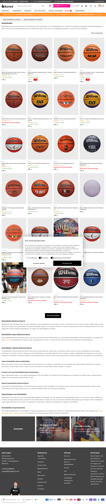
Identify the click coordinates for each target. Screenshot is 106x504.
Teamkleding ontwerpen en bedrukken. (68, 480)
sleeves (4, 413)
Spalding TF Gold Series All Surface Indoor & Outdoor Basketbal (13, 253)
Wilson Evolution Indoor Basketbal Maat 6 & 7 (65, 72)
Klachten (40, 485)
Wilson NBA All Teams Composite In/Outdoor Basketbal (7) (91, 164)
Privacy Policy (42, 465)
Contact (66, 468)
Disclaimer (41, 462)
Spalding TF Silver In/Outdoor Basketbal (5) (65, 118)
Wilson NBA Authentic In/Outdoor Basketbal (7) (14, 118)
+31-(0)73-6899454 (8, 468)
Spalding (56, 117)
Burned (56, 161)
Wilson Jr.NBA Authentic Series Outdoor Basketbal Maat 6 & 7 (39, 208)
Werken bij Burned (69, 474)
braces (100, 411)
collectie (8, 340)
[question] (91, 6)
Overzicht (77, 240)
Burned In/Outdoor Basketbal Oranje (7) (64, 163)
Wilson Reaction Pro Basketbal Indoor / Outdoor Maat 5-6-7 (40, 73)
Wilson (3, 70)
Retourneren (41, 475)
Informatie (67, 453)
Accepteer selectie (39, 263)
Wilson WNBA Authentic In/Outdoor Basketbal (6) (91, 253)
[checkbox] (31, 258)
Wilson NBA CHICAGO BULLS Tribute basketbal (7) (66, 297)
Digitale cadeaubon (56, 11)
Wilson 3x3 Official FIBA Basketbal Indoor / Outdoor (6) (40, 119)
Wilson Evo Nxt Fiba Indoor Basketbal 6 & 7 (39, 163)
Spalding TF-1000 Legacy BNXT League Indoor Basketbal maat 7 (14, 297)
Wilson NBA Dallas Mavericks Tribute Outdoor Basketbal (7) (91, 297)
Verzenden (41, 489)
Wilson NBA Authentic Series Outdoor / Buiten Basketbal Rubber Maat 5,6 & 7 (13, 73)
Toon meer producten (53, 315)
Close (104, 14)
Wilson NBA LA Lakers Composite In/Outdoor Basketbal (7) (39, 297)
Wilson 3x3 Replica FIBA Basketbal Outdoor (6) (92, 118)
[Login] (95, 6)
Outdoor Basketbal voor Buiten (33, 19)
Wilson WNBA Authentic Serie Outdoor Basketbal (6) (14, 164)
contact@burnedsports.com (10, 471)
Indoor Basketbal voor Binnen (12, 19)
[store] (86, 6)
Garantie (40, 479)
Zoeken (43, 6)
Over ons (67, 456)
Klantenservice (42, 453)
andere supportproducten (17, 413)
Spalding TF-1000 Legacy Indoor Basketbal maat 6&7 (13, 208)
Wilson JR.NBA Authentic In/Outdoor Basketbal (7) (66, 208)
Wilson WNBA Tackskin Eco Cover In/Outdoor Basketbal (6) (91, 208)
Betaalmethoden (43, 468)
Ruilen (39, 472)
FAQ (65, 471)
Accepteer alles (67, 263)
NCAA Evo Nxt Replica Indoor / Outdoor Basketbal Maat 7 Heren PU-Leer (92, 73)
